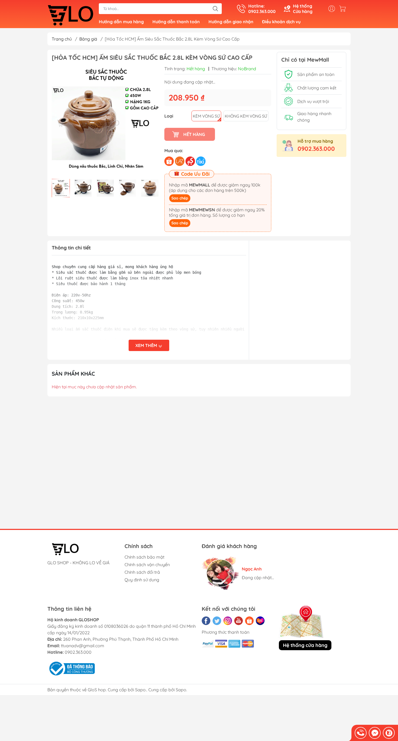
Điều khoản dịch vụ (281, 21)
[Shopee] (249, 620)
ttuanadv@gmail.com (82, 645)
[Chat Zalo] (389, 733)
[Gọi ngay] (361, 733)
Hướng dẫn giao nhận (230, 21)
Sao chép (179, 198)
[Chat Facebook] (375, 733)
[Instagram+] (227, 620)
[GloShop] (70, 14)
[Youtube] (238, 620)
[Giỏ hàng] (344, 8)
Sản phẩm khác (73, 373)
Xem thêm (146, 345)
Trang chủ (62, 39)
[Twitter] (217, 620)
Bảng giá (88, 39)
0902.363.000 (316, 148)
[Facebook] (206, 620)
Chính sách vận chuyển (147, 564)
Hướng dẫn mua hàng (121, 21)
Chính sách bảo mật (144, 557)
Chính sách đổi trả (142, 572)
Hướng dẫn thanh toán (176, 21)
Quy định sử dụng (142, 579)
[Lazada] (260, 620)
